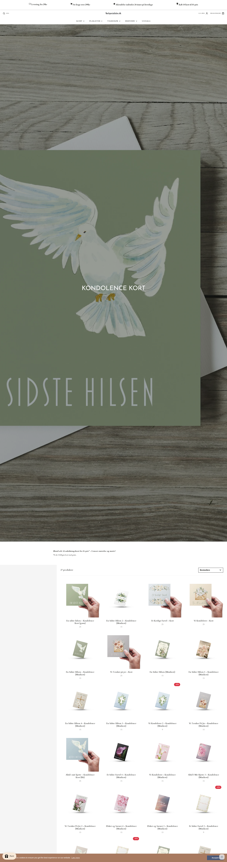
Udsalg (146, 21)
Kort (79, 21)
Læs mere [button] (75, 858)
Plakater (94, 21)
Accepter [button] (215, 858)
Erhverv (130, 21)
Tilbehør (112, 21)
